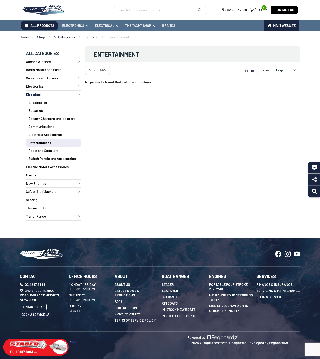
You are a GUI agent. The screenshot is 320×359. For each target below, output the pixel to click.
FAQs (118, 301)
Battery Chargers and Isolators (52, 118)
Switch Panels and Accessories (52, 158)
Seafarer (170, 290)
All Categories (64, 37)
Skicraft (169, 297)
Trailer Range (36, 216)
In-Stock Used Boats (179, 316)
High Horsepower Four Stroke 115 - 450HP (228, 308)
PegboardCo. (279, 342)
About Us (122, 284)
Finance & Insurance (274, 284)
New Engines (36, 183)
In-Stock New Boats (178, 309)
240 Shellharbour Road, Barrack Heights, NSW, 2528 (40, 295)
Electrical (91, 37)
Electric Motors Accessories (47, 167)
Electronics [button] (73, 25)
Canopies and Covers (42, 78)
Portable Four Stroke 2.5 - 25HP (228, 286)
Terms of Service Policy (135, 320)
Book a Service (33, 315)
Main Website (284, 25)
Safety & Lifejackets (41, 191)
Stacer (168, 284)
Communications (41, 126)
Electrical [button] (104, 25)
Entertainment (40, 143)
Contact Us (284, 10)
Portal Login (126, 308)
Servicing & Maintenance (278, 290)
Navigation (34, 175)
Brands (168, 25)
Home (24, 37)
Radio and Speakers (44, 150)
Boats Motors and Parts (43, 70)
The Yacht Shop (37, 208)
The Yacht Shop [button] (138, 25)
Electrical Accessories (46, 134)
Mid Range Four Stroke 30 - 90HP (231, 297)
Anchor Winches (38, 61)
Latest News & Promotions (127, 292)
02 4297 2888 (236, 10)
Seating (32, 200)
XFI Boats (170, 303)
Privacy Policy (127, 314)
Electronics (35, 86)
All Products (42, 25)
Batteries (36, 110)
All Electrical (38, 102)
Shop (41, 37)
